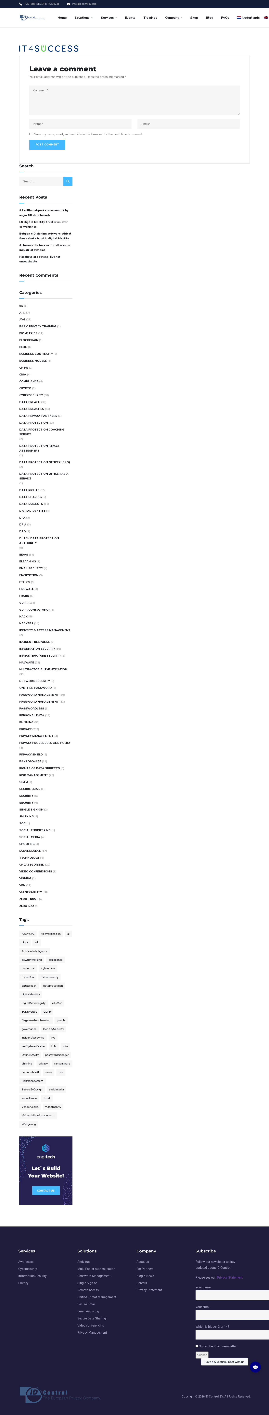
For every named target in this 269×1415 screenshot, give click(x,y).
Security (26, 796)
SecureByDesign (32, 1089)
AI (20, 313)
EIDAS (23, 555)
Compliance (28, 381)
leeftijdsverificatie (33, 1046)
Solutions (82, 18)
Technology (29, 858)
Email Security (31, 568)
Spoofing (27, 844)
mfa (65, 1046)
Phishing (26, 722)
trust (47, 1098)
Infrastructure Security (40, 656)
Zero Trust (28, 899)
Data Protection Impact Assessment (39, 448)
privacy (43, 1063)
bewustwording (32, 960)
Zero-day (26, 906)
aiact (25, 942)
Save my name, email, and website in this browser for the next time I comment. (88, 134)
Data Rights (29, 490)
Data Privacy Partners (38, 416)
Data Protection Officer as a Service (44, 476)
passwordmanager (57, 1055)
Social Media (29, 837)
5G (21, 306)
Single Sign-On (31, 809)
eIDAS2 (57, 1003)
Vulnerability (30, 892)
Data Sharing (30, 497)
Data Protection (33, 423)
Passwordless (31, 708)
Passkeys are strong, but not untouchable (39, 259)
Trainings (150, 18)
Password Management (39, 695)
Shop (194, 18)
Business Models (33, 361)
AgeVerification (51, 934)
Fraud (24, 596)
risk (61, 1072)
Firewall (26, 589)
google (61, 1020)
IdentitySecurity (53, 1029)
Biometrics (28, 333)
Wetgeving (29, 1124)
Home (62, 18)
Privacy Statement (230, 1277)
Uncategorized (31, 865)
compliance (55, 960)
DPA (22, 518)
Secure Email (29, 789)
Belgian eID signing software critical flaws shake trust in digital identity (45, 236)
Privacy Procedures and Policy (44, 743)
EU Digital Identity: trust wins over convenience (43, 224)
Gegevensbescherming (36, 1020)
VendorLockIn (30, 1107)
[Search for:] (45, 181)
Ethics (24, 582)
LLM (53, 1046)
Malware (26, 662)
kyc (53, 1038)
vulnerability (53, 1107)
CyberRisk (28, 977)
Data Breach (29, 402)
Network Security (34, 681)
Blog (209, 18)
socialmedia (56, 1089)
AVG (22, 319)
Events (130, 18)
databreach (29, 986)
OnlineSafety (30, 1055)
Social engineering (35, 830)
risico (48, 1072)
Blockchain (28, 340)
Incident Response (34, 642)
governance (29, 1029)
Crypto (25, 388)
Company (172, 18)
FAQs (225, 18)
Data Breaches (31, 409)
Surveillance (30, 851)
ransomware (62, 1063)
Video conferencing (35, 871)
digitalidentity (31, 994)
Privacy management (36, 736)
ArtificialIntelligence (34, 951)
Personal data (31, 715)
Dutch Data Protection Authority (39, 540)
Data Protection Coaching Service (41, 432)
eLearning (27, 561)
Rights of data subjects (39, 768)
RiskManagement (33, 1081)
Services (107, 18)
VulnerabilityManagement (38, 1115)
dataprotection (53, 986)
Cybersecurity (31, 395)
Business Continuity (36, 354)
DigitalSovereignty (33, 1003)
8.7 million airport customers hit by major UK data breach (43, 213)
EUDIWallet (29, 1012)
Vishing (25, 878)
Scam (23, 782)
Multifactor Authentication (43, 669)
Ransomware (30, 761)
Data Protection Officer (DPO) (44, 462)
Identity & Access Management (44, 630)
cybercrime (48, 968)
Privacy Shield (31, 754)
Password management (39, 702)
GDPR (23, 603)
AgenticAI (28, 934)
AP (37, 942)
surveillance (29, 1098)
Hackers (26, 623)
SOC (22, 823)
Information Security (37, 649)
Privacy (25, 729)
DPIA (22, 524)
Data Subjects (31, 504)
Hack (23, 616)
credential (28, 968)
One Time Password (35, 688)
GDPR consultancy (34, 610)
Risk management (33, 775)
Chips (23, 368)
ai (68, 934)
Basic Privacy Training (37, 326)
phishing (27, 1063)
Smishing (26, 816)
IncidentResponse (33, 1038)
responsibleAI (30, 1072)
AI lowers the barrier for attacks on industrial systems (44, 247)
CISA (22, 374)
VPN (22, 885)
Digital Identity (32, 511)
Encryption (28, 575)
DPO (22, 531)
